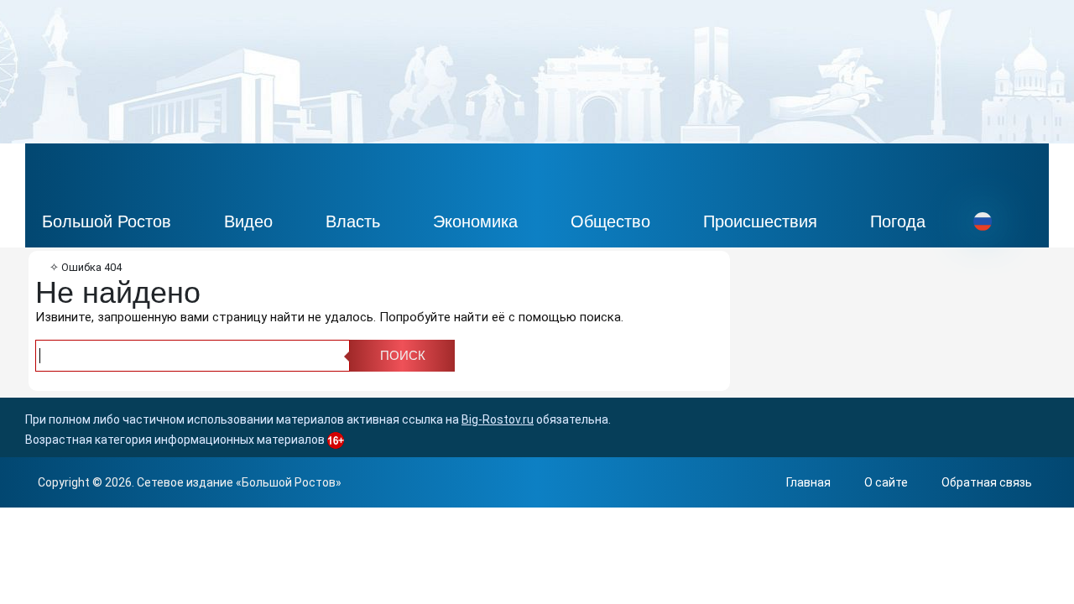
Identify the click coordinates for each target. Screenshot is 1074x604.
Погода (897, 221)
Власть (353, 221)
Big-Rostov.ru (497, 419)
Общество (610, 221)
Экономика (475, 221)
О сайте (886, 482)
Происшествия (760, 221)
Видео (248, 221)
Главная (808, 482)
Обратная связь (986, 482)
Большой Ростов (106, 221)
